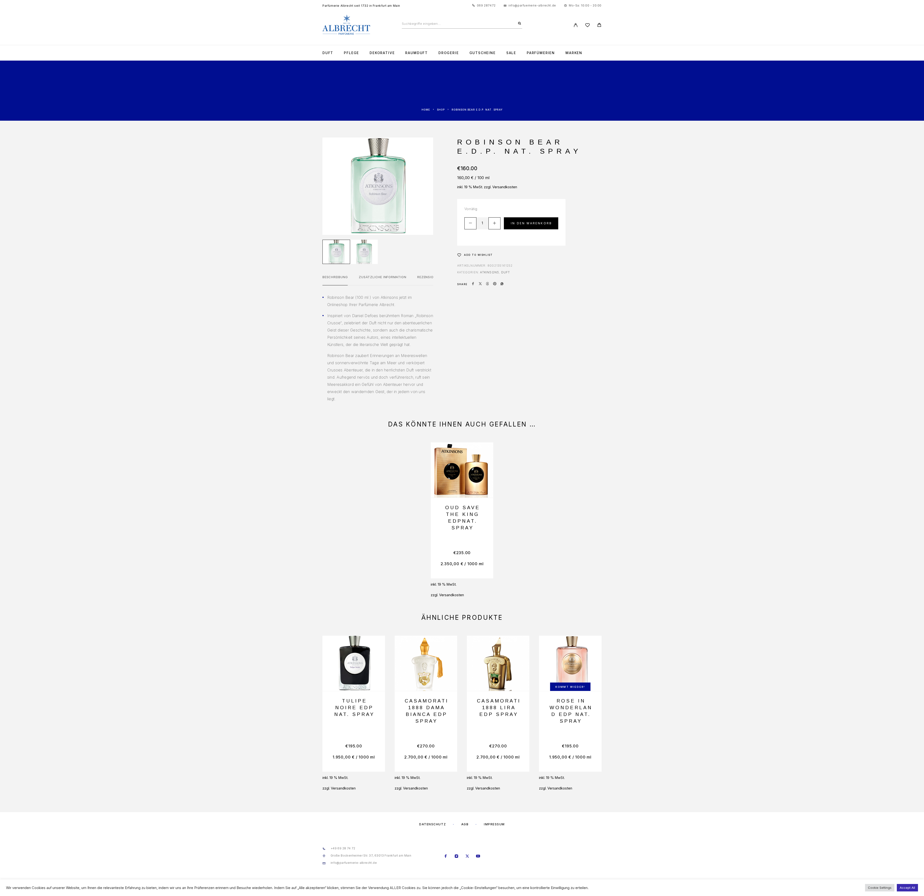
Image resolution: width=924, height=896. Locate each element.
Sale (511, 53)
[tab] (335, 280)
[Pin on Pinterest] (494, 284)
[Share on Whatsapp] (502, 284)
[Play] (336, 252)
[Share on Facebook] (473, 284)
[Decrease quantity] (470, 223)
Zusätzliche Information (382, 277)
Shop (441, 109)
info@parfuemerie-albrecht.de (532, 5)
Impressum (494, 824)
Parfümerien (541, 53)
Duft (327, 53)
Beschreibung (335, 277)
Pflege (351, 53)
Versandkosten (504, 187)
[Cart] (599, 25)
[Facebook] (445, 856)
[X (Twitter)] (467, 856)
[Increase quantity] (494, 223)
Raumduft (416, 53)
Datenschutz (432, 824)
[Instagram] (456, 856)
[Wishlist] (587, 25)
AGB (465, 824)
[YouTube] (478, 856)
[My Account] (576, 25)
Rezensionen (428, 277)
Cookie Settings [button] (880, 888)
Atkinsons (489, 272)
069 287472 (486, 5)
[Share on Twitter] (480, 284)
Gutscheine (482, 53)
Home (426, 109)
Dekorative (382, 53)
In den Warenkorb (531, 223)
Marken (573, 53)
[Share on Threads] (487, 284)
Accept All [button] (907, 888)
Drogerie (448, 53)
